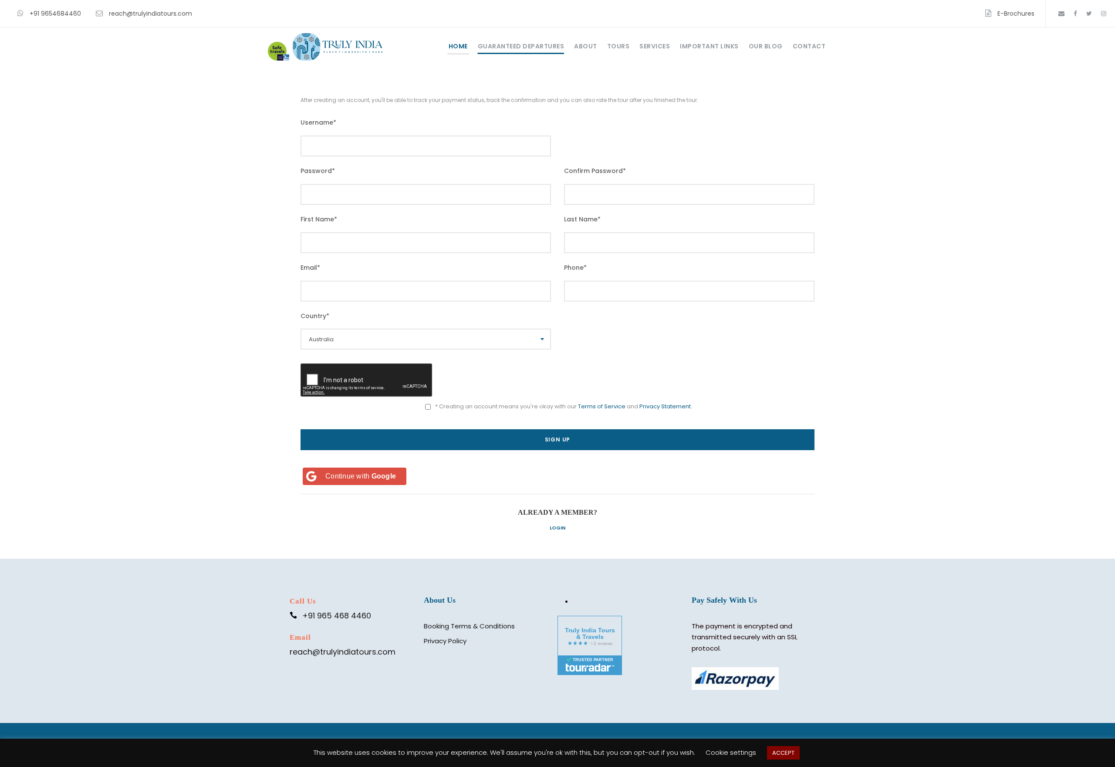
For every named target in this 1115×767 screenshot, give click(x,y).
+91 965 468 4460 (336, 615)
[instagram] (1103, 13)
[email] (1061, 13)
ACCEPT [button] (783, 753)
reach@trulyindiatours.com (150, 13)
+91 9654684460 (55, 13)
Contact (809, 46)
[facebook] (1075, 13)
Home (458, 46)
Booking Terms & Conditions (469, 626)
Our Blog (766, 46)
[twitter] (1089, 13)
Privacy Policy (445, 640)
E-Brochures (1015, 13)
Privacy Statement (665, 406)
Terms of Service (601, 406)
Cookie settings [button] (731, 752)
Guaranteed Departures (521, 46)
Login (557, 527)
